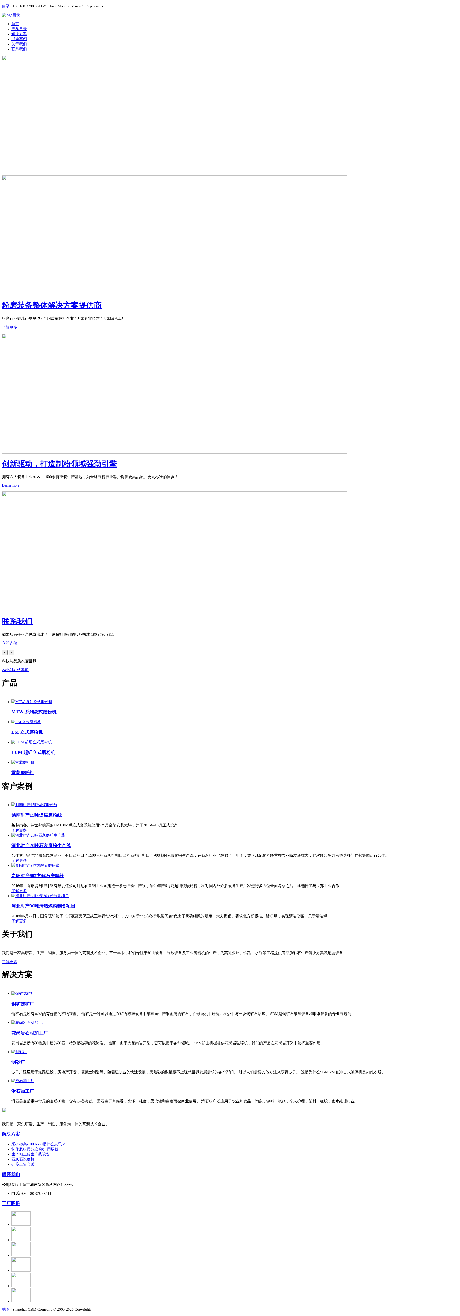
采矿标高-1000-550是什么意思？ (39, 1144)
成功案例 (19, 39)
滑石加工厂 (23, 1091)
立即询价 (9, 643)
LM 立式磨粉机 (27, 732)
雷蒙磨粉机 (23, 772)
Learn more (10, 485)
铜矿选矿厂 (23, 1003)
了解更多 (9, 327)
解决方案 (19, 34)
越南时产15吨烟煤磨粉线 (37, 815)
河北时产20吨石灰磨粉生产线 (41, 845)
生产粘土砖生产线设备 (31, 1154)
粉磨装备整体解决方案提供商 (52, 305)
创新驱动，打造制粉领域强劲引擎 (59, 463)
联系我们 (19, 49)
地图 (6, 1309)
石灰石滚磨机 (23, 1159)
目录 (6, 6)
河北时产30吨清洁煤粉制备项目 (43, 905)
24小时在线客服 (15, 670)
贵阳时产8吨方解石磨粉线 (38, 875)
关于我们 (19, 44)
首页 (15, 24)
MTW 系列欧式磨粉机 (34, 711)
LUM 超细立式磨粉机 (33, 752)
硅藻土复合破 (23, 1164)
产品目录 (19, 29)
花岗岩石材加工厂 (30, 1032)
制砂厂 (18, 1062)
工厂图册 (11, 1203)
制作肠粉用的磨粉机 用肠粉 (35, 1149)
